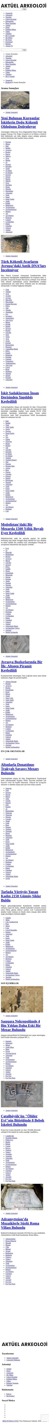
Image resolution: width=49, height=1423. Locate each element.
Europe (8, 343)
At (6, 162)
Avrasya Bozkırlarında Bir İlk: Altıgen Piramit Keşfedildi (21, 666)
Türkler (8, 292)
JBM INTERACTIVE (10, 1421)
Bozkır (7, 82)
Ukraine (8, 474)
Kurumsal (9, 42)
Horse (7, 187)
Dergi (7, 27)
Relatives (8, 355)
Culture (8, 220)
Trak (7, 790)
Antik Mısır (9, 1047)
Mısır (7, 1049)
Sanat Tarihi (9, 199)
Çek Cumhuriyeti (11, 922)
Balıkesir (8, 1255)
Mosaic (8, 1245)
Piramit (8, 684)
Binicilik (8, 552)
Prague (7, 932)
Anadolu (8, 1154)
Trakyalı (8, 788)
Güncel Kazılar (10, 19)
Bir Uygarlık (10, 36)
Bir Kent (8, 40)
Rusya (7, 154)
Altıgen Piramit (10, 682)
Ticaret (7, 1251)
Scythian (8, 171)
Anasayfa (8, 13)
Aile (7, 308)
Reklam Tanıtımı (12, 1383)
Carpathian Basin (11, 349)
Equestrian (9, 573)
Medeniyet (9, 205)
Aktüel (7, 25)
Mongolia (8, 575)
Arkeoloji (8, 15)
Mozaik (8, 1243)
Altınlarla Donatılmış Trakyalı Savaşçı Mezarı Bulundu (20, 768)
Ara (24, 9)
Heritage (8, 218)
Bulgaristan (9, 811)
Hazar (7, 444)
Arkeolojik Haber (11, 626)
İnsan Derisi (9, 433)
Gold (7, 823)
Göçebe (8, 333)
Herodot (8, 166)
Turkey (8, 1152)
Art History (9, 216)
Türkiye (8, 1150)
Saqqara (8, 1041)
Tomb (7, 169)
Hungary (8, 347)
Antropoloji (9, 318)
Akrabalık (9, 312)
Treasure (8, 831)
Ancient (8, 630)
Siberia (7, 181)
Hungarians (9, 345)
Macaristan (9, 302)
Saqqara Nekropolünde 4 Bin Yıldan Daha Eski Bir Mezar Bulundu (21, 1025)
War (6, 462)
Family (7, 353)
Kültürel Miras (10, 29)
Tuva (7, 158)
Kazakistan (9, 690)
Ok (6, 435)
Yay (6, 437)
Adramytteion (10, 1239)
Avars (7, 341)
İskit (7, 146)
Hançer (8, 803)
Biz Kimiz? (10, 1396)
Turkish (8, 458)
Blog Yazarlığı (10, 23)
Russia (7, 179)
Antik (7, 201)
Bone (7, 369)
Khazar (8, 476)
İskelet (7, 160)
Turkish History (11, 460)
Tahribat (8, 34)
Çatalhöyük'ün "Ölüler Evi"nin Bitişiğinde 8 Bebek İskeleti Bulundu (22, 1120)
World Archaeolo (11, 632)
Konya (7, 1148)
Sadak (7, 439)
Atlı (6, 448)
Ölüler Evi (9, 1140)
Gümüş (8, 918)
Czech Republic (11, 930)
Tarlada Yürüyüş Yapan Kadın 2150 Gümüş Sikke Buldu (21, 896)
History (8, 211)
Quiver (7, 472)
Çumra (7, 1146)
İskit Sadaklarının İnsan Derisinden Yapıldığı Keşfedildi (20, 397)
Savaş (7, 429)
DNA (7, 306)
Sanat (7, 197)
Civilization (9, 222)
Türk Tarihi (9, 427)
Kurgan (8, 142)
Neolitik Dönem (11, 1138)
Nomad (8, 378)
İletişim (8, 44)
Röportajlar (9, 21)
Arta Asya (9, 320)
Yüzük (7, 801)
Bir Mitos (8, 38)
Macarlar (8, 300)
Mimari (8, 1249)
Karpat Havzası (11, 304)
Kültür (7, 203)
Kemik (7, 324)
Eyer (7, 548)
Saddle (7, 569)
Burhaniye (9, 1253)
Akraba (8, 310)
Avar (7, 294)
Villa (7, 1247)
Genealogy (9, 361)
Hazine (8, 807)
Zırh (7, 805)
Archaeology (10, 207)
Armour (8, 829)
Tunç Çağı (9, 698)
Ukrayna (8, 441)
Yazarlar (8, 17)
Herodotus (9, 191)
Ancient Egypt (10, 1053)
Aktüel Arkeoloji (11, 112)
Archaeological (10, 209)
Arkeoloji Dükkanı (13, 1360)
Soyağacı (8, 316)
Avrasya (8, 150)
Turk (7, 335)
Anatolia (8, 1156)
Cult (7, 511)
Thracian (8, 813)
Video (7, 32)
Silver (7, 926)
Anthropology (10, 363)
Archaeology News (12, 628)
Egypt (7, 1051)
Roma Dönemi (10, 1241)
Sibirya (8, 156)
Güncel (8, 228)
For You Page (10, 1078)
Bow (7, 470)
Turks (7, 337)
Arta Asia (8, 365)
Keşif (7, 692)
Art (6, 214)
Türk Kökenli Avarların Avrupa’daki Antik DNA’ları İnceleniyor (23, 265)
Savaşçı (8, 164)
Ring (7, 825)
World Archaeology (12, 747)
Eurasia (8, 175)
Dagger (8, 827)
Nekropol (8, 1043)
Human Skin (10, 466)
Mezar (7, 144)
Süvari (7, 795)
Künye (8, 1394)
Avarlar (8, 296)
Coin (7, 928)
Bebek (7, 1144)
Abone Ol (9, 46)
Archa (7, 878)
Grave (7, 367)
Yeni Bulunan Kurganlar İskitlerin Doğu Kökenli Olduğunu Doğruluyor (20, 122)
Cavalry (8, 819)
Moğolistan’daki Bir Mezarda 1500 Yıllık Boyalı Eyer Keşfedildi (22, 528)
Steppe (7, 177)
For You (8, 1076)
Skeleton (8, 185)
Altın (7, 799)
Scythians (8, 173)
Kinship (8, 357)
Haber (7, 224)
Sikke (7, 920)
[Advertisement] (24, 1311)
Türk (7, 290)
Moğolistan (9, 555)
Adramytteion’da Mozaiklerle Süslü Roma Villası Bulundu (20, 1223)
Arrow (7, 468)
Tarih (7, 195)
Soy (6, 314)
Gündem (8, 226)
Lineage (8, 359)
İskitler (7, 148)
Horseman (9, 480)
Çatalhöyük (9, 1136)
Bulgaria (8, 835)
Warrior (8, 189)
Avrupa (8, 298)
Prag (7, 924)
